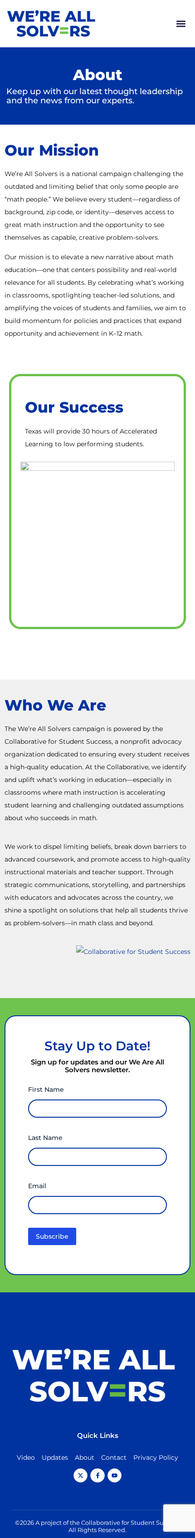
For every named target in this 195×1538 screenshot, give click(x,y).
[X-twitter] (80, 1475)
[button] (180, 23)
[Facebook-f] (97, 1475)
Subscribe (52, 1236)
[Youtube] (114, 1475)
